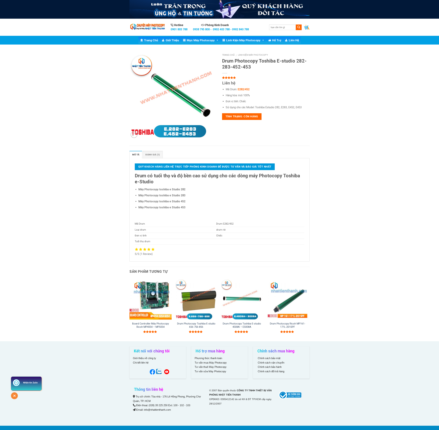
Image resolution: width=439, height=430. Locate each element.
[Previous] (129, 309)
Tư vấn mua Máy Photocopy (211, 362)
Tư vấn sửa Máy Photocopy (210, 371)
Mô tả (135, 154)
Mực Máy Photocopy (201, 40)
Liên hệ (294, 40)
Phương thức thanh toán (208, 358)
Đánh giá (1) (152, 154)
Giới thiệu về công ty (144, 358)
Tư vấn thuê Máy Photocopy (211, 366)
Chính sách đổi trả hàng (270, 371)
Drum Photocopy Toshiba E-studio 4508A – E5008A (242, 325)
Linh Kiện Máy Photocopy (243, 40)
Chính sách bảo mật (269, 358)
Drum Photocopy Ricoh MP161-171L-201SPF (287, 325)
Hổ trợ (276, 40)
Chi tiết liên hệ (141, 362)
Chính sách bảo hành (269, 366)
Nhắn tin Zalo (30, 382)
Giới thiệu (172, 40)
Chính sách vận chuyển (270, 362)
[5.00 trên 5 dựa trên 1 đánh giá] (266, 77)
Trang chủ (151, 40)
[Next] (308, 309)
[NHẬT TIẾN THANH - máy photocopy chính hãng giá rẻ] (147, 27)
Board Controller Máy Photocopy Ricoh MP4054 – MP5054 (150, 325)
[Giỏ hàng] (307, 27)
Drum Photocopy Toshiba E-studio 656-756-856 (196, 325)
